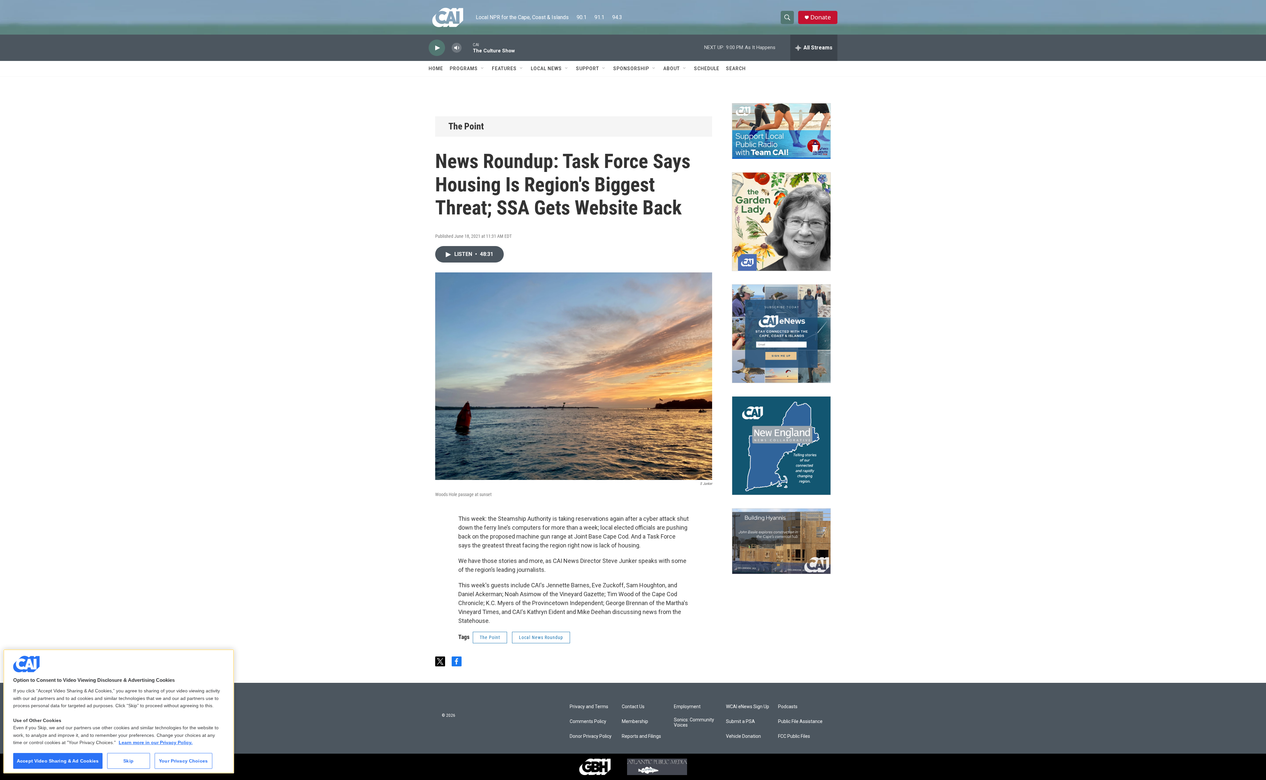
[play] (437, 48)
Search (736, 68)
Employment (687, 706)
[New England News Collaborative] (781, 446)
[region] (118, 711)
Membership (635, 721)
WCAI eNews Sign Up (747, 706)
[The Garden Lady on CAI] (781, 222)
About (671, 68)
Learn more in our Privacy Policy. (156, 742)
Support (587, 68)
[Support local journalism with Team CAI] (781, 131)
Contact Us (633, 706)
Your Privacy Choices (183, 761)
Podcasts (788, 706)
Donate (820, 17)
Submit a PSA (740, 721)
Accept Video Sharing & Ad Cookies (58, 761)
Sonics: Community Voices (694, 722)
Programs (464, 68)
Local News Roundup (541, 637)
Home (436, 68)
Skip (128, 761)
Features (504, 68)
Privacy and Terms (589, 706)
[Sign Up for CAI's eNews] (781, 334)
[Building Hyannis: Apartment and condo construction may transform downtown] (781, 541)
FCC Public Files (794, 736)
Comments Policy (588, 721)
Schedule (706, 68)
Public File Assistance (800, 721)
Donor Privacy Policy (591, 736)
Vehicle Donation (743, 736)
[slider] (467, 47)
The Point (466, 126)
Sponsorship (631, 68)
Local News (546, 68)
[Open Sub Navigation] (482, 68)
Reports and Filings (641, 736)
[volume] (456, 48)
